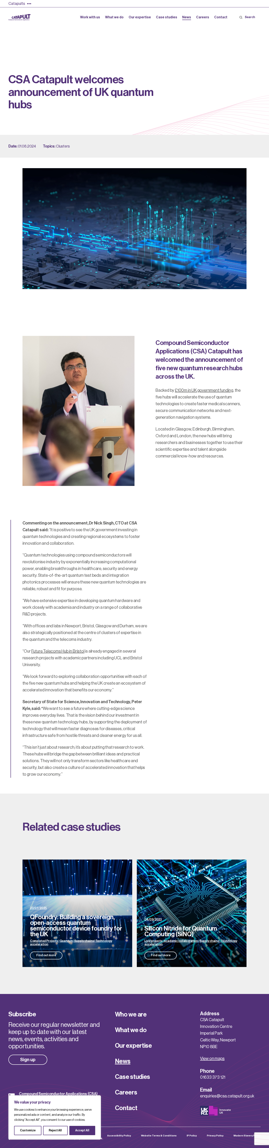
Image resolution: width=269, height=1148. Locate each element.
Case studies (132, 1077)
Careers (126, 1092)
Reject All (55, 1130)
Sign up (28, 1059)
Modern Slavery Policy (247, 1135)
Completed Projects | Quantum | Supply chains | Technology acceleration (71, 943)
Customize (28, 1130)
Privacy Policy (215, 1135)
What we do (131, 1030)
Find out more (46, 955)
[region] (54, 1117)
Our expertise (133, 1045)
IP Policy (192, 1135)
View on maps (212, 1059)
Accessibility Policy (119, 1135)
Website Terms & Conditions (159, 1135)
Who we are (131, 1014)
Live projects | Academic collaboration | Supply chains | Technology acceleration (190, 943)
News (123, 1061)
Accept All (82, 1130)
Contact (126, 1108)
